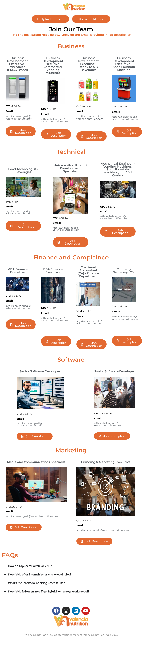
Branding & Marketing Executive (105, 462)
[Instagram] (66, 611)
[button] (52, 7)
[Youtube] (85, 611)
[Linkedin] (76, 611)
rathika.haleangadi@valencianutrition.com (19, 117)
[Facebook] (56, 611)
